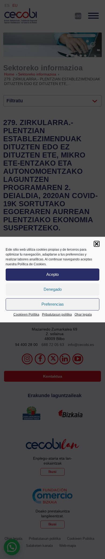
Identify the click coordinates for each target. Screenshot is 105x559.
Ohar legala (83, 314)
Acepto (52, 274)
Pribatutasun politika (57, 314)
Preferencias (52, 304)
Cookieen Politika (26, 314)
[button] (96, 243)
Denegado (53, 289)
